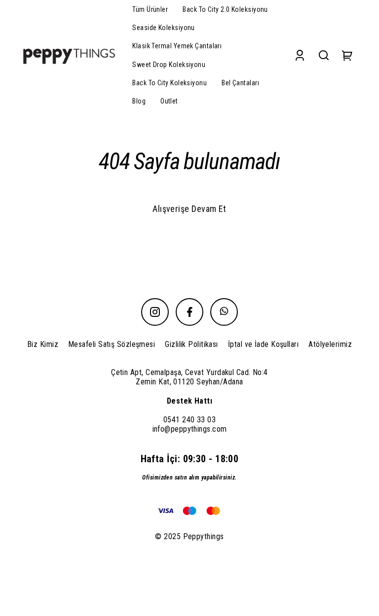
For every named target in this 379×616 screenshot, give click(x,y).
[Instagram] (155, 312)
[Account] (300, 55)
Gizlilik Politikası (191, 344)
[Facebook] (189, 312)
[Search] (324, 55)
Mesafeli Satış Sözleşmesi (111, 344)
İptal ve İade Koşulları (263, 344)
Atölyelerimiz (330, 344)
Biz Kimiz (42, 344)
